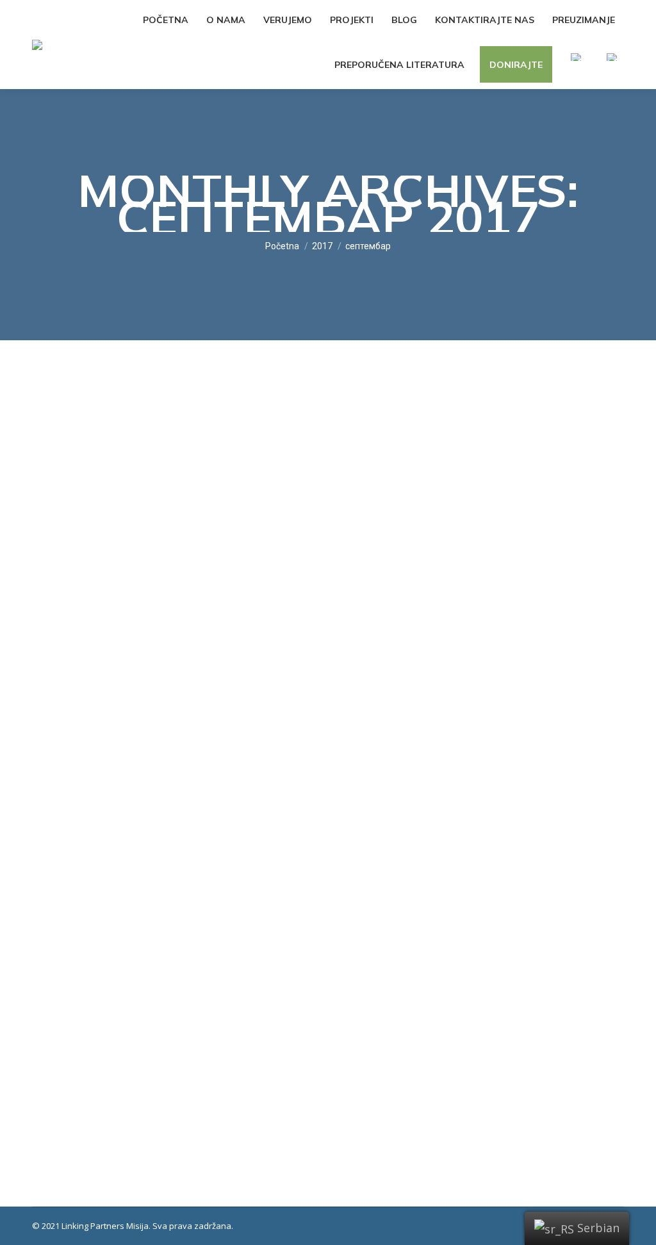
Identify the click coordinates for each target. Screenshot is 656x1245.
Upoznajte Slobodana (113, 1033)
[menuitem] (165, 20)
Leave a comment (278, 1057)
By (129, 1057)
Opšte (59, 1057)
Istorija (88, 1057)
